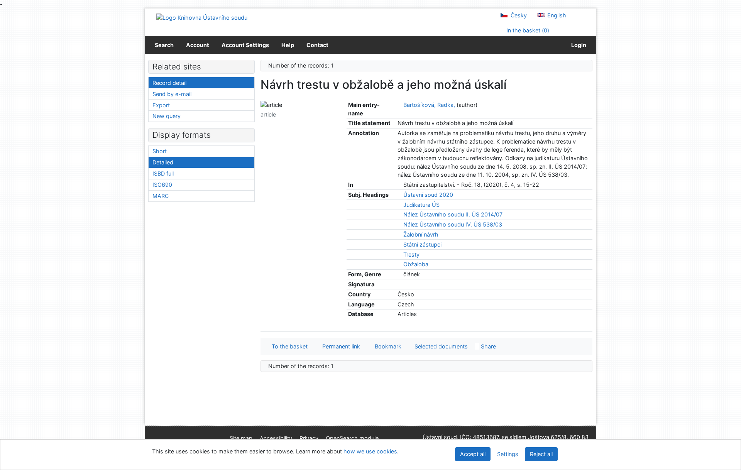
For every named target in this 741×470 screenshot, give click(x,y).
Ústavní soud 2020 (428, 194)
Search (164, 45)
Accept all (473, 454)
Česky (518, 15)
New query (166, 116)
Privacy (308, 438)
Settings (507, 454)
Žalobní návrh (420, 234)
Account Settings (245, 45)
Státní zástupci (422, 244)
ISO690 (162, 184)
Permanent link (339, 346)
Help (287, 45)
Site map (241, 438)
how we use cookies (370, 451)
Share (487, 346)
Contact (317, 45)
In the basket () (527, 30)
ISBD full (163, 173)
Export (161, 105)
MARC (160, 196)
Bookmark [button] (386, 346)
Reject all (541, 454)
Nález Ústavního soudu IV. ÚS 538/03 (452, 224)
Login (577, 45)
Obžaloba (415, 264)
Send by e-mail (171, 94)
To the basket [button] (288, 346)
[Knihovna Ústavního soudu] (201, 17)
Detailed (162, 162)
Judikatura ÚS (421, 204)
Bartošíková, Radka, (429, 104)
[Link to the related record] (400, 104)
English (556, 15)
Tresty (411, 254)
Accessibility (276, 438)
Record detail (169, 82)
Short (159, 151)
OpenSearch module (352, 438)
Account (197, 45)
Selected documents (440, 346)
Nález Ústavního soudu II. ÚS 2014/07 (452, 214)
